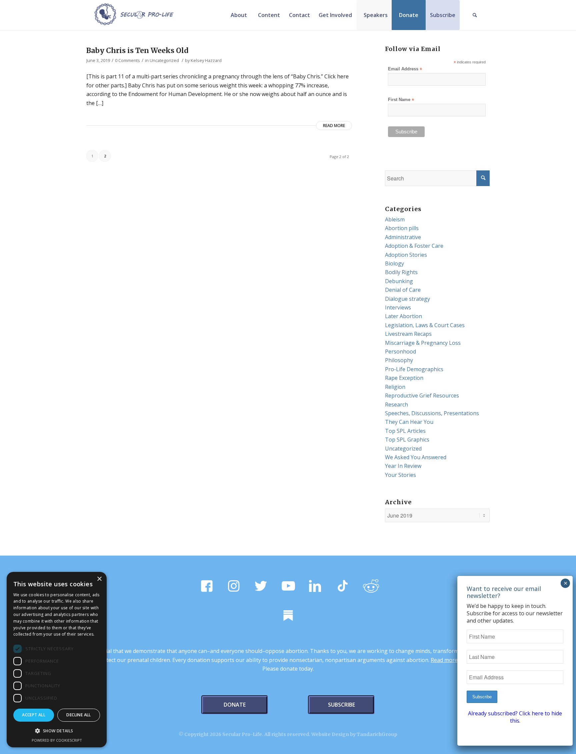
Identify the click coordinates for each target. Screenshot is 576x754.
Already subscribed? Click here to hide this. (515, 717)
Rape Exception (404, 378)
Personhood (400, 351)
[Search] (475, 15)
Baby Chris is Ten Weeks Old (137, 50)
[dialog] (57, 659)
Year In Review (403, 466)
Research (396, 404)
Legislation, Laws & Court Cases (425, 325)
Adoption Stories (406, 254)
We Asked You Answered (415, 457)
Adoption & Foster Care (414, 245)
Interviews (398, 307)
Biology (394, 263)
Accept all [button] (33, 715)
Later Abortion (403, 316)
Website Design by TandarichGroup (354, 734)
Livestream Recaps (408, 333)
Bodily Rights (401, 272)
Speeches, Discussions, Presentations (432, 413)
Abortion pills (402, 228)
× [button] (99, 579)
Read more (334, 125)
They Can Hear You (409, 422)
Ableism (395, 219)
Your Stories (400, 475)
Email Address (405, 69)
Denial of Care (403, 289)
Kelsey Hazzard (206, 60)
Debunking (399, 281)
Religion (395, 387)
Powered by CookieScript (57, 740)
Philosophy (399, 360)
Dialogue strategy (407, 298)
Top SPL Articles (405, 431)
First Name (401, 100)
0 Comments (127, 60)
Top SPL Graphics (407, 439)
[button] (56, 731)
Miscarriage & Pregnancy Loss (423, 342)
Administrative (403, 237)
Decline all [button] (78, 715)
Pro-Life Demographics (414, 369)
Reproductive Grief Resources (422, 395)
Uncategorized (164, 60)
